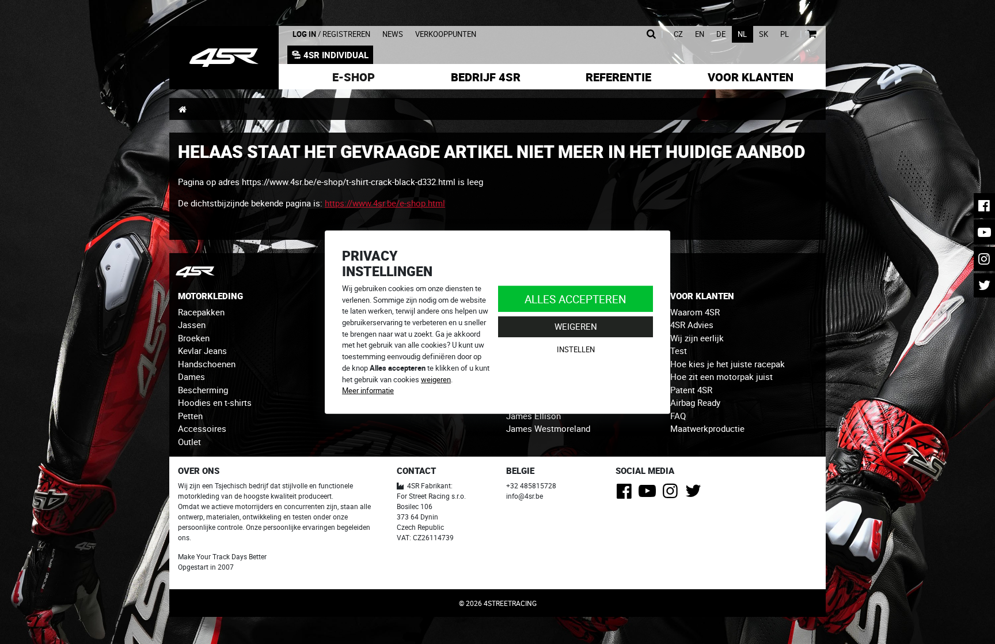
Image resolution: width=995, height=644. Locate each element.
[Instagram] (672, 494)
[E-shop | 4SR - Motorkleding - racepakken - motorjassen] (224, 57)
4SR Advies (691, 324)
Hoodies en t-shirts (215, 402)
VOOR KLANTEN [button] (702, 296)
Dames (191, 376)
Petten (190, 415)
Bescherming (203, 390)
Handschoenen (207, 364)
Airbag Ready (695, 402)
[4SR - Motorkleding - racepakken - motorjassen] (182, 109)
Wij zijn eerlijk (697, 338)
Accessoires (202, 428)
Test (678, 350)
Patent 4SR (691, 390)
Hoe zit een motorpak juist (721, 376)
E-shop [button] (353, 77)
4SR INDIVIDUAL (336, 55)
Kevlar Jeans (202, 350)
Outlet (189, 441)
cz (678, 34)
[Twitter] (695, 494)
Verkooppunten (445, 34)
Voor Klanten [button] (750, 77)
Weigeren (576, 326)
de (721, 34)
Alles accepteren (575, 298)
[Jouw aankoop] (811, 34)
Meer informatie (368, 390)
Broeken (194, 338)
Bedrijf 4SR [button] (486, 77)
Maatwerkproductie (707, 428)
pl (784, 34)
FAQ (678, 415)
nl (742, 34)
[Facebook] (626, 494)
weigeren (436, 379)
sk (763, 34)
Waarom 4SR (695, 312)
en (699, 34)
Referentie (618, 77)
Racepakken (201, 312)
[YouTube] (649, 494)
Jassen (192, 324)
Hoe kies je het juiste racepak (727, 364)
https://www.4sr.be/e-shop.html (385, 203)
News (392, 34)
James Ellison (533, 415)
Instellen (576, 349)
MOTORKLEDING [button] (210, 296)
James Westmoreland (548, 428)
